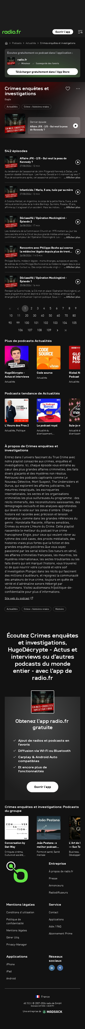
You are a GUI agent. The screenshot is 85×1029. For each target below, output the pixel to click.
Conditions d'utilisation (20, 912)
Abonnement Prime (60, 933)
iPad (9, 971)
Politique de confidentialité (15, 921)
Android (11, 978)
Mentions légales (16, 930)
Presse (53, 878)
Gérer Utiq (12, 937)
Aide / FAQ (55, 926)
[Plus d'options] (78, 88)
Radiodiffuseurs (58, 892)
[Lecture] (75, 125)
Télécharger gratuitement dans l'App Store (43, 72)
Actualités (12, 107)
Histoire (59, 609)
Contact (53, 912)
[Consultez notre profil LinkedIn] (51, 968)
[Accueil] (6, 43)
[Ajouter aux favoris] (68, 88)
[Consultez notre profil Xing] (60, 968)
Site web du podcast (17, 598)
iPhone (10, 964)
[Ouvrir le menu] (80, 31)
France (45, 996)
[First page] (10, 309)
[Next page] (57, 330)
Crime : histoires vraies (36, 107)
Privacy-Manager (16, 944)
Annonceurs (56, 885)
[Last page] (65, 330)
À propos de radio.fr (61, 871)
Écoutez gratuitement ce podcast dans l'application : (40, 53)
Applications (56, 919)
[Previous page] (18, 309)
